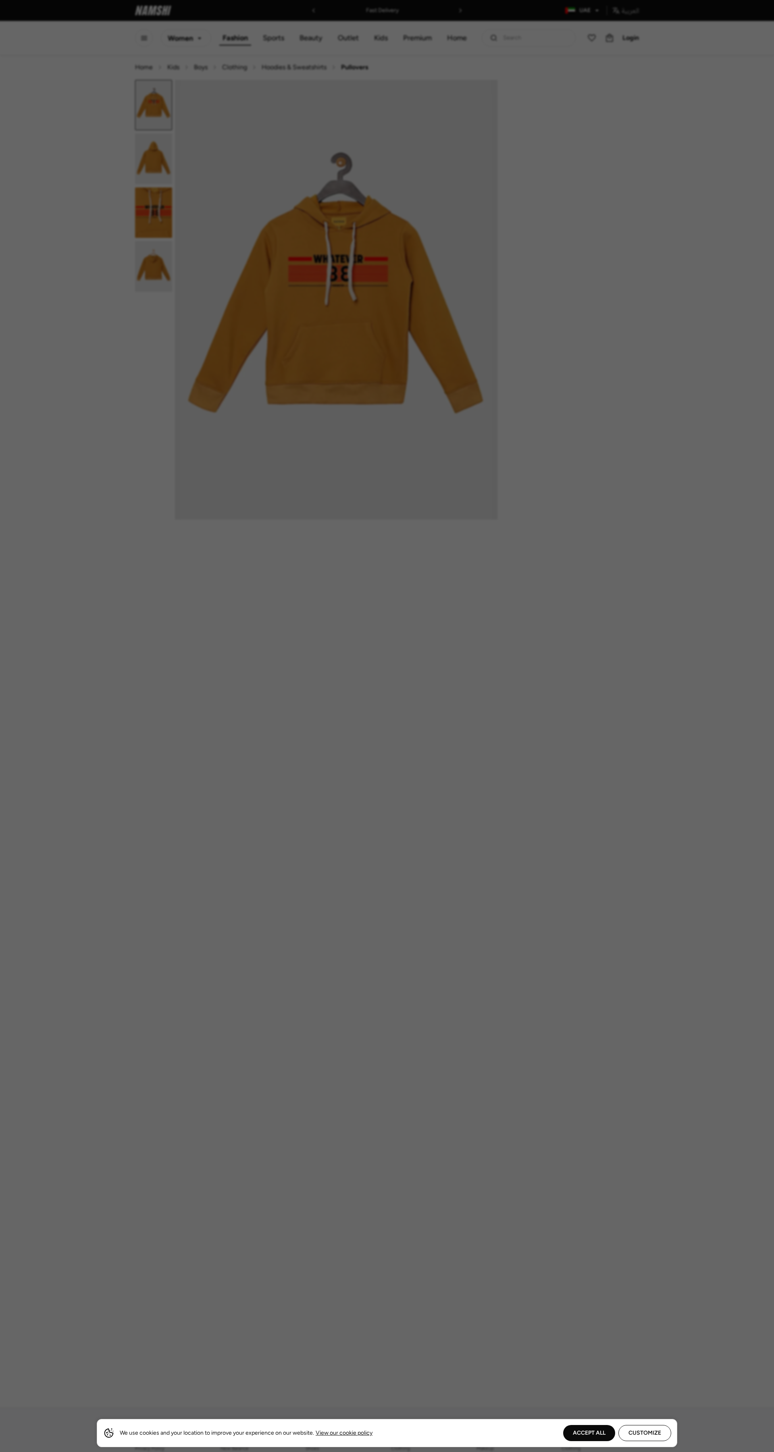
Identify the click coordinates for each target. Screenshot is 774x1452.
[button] (387, 726)
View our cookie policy (344, 1432)
